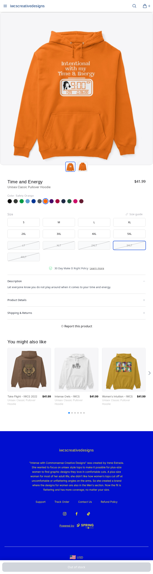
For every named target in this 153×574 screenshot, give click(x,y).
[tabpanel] (76, 88)
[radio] (23, 222)
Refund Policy (109, 501)
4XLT (23, 257)
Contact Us (85, 501)
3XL (59, 234)
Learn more (97, 268)
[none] (134, 214)
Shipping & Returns (19, 313)
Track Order (61, 501)
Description (14, 281)
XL (129, 222)
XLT (59, 245)
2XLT (94, 245)
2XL (23, 234)
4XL (94, 234)
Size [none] (10, 214)
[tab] (70, 166)
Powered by (67, 525)
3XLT (129, 245)
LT (23, 245)
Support (41, 501)
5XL (129, 234)
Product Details (16, 300)
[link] (29, 369)
